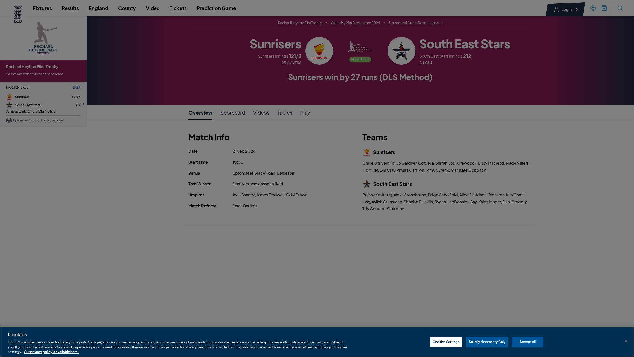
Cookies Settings (446, 342)
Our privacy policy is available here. (51, 352)
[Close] (626, 341)
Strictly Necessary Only (487, 342)
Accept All (528, 342)
